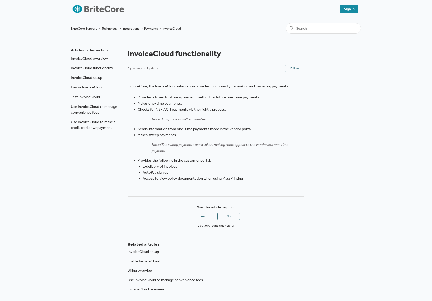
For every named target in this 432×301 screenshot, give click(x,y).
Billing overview (140, 270)
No (229, 216)
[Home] (98, 9)
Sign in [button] (349, 9)
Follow (294, 68)
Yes (203, 216)
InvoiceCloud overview (89, 58)
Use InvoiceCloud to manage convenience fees (94, 109)
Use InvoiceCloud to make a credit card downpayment (93, 125)
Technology (110, 28)
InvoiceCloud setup (86, 77)
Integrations (131, 28)
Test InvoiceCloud (85, 97)
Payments (151, 28)
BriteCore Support (84, 28)
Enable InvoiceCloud (87, 87)
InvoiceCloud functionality (92, 68)
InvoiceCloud (172, 28)
